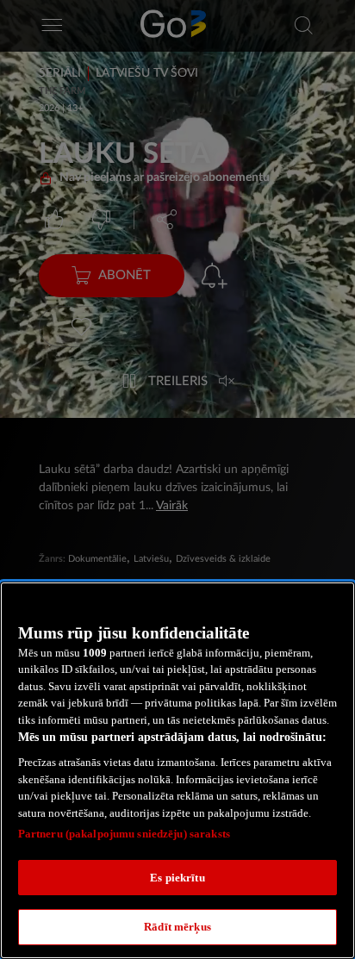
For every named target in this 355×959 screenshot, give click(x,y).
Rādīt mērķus (177, 926)
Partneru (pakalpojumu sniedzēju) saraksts (124, 833)
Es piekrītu (177, 877)
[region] (177, 770)
